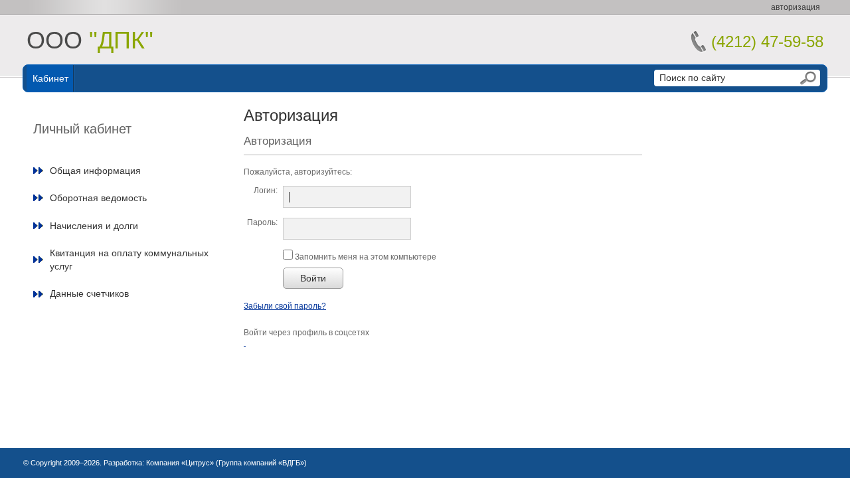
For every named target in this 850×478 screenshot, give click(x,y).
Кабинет (50, 78)
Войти (313, 278)
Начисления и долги (94, 225)
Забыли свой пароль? (285, 306)
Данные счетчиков (89, 293)
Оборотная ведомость (98, 198)
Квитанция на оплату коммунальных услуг (129, 260)
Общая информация (95, 170)
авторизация (795, 7)
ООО (90, 40)
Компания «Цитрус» (180, 463)
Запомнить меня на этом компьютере (364, 257)
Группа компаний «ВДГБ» (261, 463)
